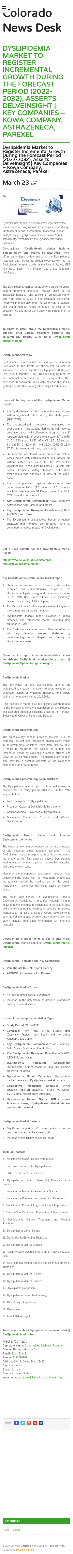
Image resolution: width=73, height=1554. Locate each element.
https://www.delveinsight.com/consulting (38, 1377)
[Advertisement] (36, 1475)
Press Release (11, 1529)
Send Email (19, 1353)
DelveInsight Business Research (44, 1345)
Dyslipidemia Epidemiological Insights (28, 663)
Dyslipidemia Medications (19, 1334)
